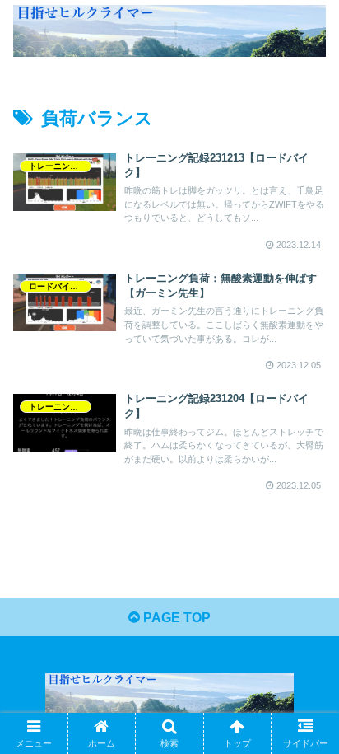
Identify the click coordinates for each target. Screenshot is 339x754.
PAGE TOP (175, 618)
